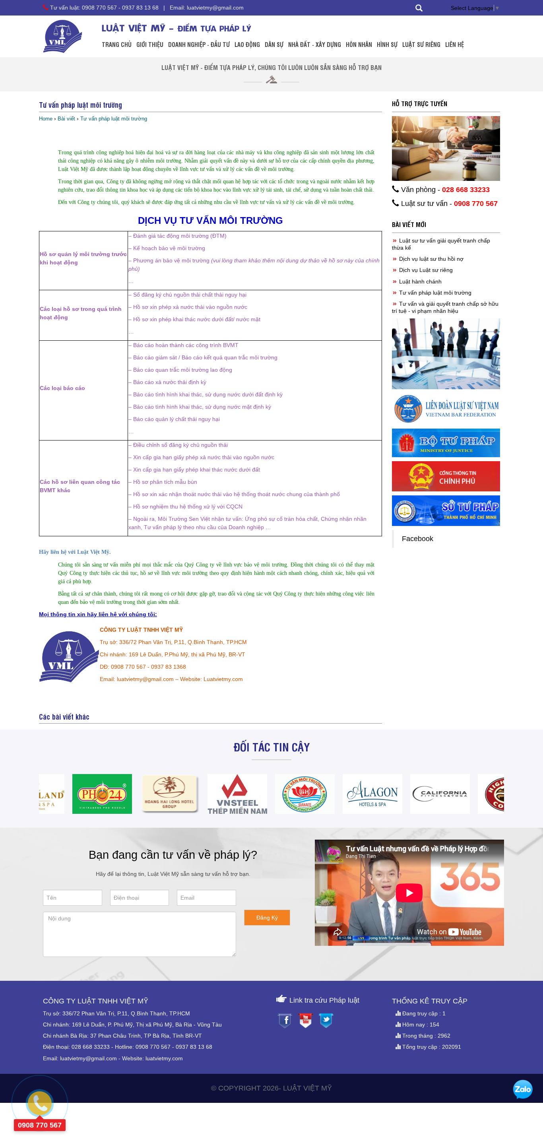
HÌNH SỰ (387, 44)
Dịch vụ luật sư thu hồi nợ (430, 259)
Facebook (417, 539)
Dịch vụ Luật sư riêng (425, 270)
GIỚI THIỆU (149, 44)
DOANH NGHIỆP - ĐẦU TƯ (199, 44)
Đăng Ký (267, 917)
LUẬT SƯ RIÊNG (421, 44)
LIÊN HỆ (454, 44)
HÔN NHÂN (359, 44)
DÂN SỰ (274, 44)
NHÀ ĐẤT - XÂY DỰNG (314, 44)
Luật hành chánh (420, 281)
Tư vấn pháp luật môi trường (434, 292)
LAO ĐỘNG (247, 44)
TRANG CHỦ (117, 44)
